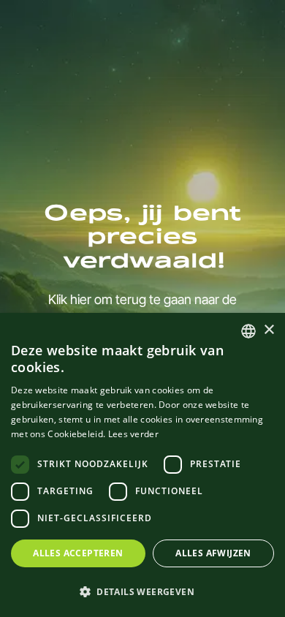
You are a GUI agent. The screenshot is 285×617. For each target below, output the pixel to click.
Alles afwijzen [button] (213, 553)
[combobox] (248, 331)
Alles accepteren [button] (78, 553)
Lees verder (133, 434)
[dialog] (142, 465)
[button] (142, 591)
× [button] (268, 330)
